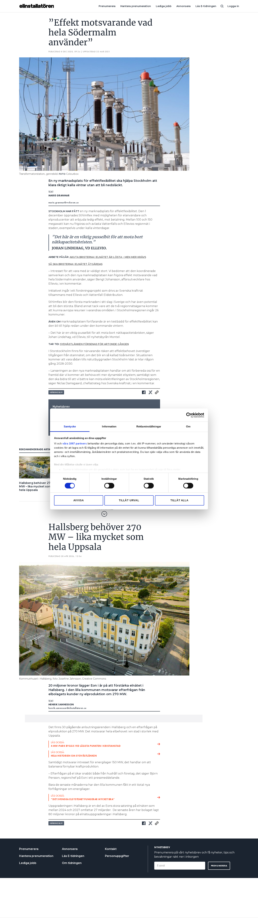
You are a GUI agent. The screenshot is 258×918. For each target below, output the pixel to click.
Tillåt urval (129, 500)
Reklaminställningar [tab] (148, 426)
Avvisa (78, 500)
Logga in (233, 6)
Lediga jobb (163, 6)
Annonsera (183, 6)
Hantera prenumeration (135, 6)
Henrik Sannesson (61, 704)
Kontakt (111, 849)
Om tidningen (72, 863)
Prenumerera (107, 6)
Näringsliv (56, 392)
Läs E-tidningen (206, 6)
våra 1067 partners (74, 443)
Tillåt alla (179, 500)
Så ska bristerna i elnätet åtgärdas (75, 264)
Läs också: (86, 744)
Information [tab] (109, 426)
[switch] (109, 485)
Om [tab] (188, 426)
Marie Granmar (59, 195)
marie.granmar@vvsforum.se (63, 202)
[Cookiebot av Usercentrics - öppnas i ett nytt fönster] (188, 415)
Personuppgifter (117, 856)
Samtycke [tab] (70, 426)
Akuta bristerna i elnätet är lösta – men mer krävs (108, 257)
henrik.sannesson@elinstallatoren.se (67, 708)
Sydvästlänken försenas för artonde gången (94, 344)
